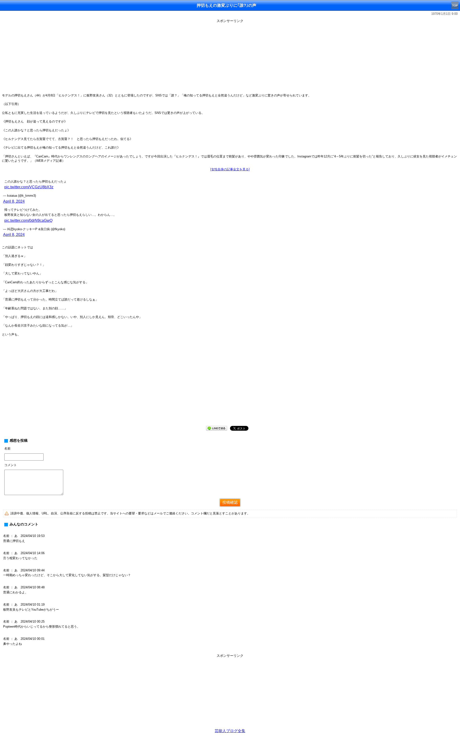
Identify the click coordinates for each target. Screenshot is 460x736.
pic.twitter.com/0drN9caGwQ (28, 220)
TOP (455, 5)
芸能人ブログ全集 (230, 731)
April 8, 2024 (14, 201)
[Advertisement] (230, 57)
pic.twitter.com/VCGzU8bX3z (28, 187)
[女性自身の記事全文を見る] (230, 169)
